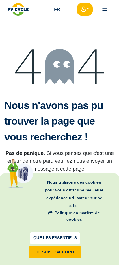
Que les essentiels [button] (55, 238)
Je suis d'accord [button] (55, 252)
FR (57, 9)
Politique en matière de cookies (77, 216)
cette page (72, 169)
